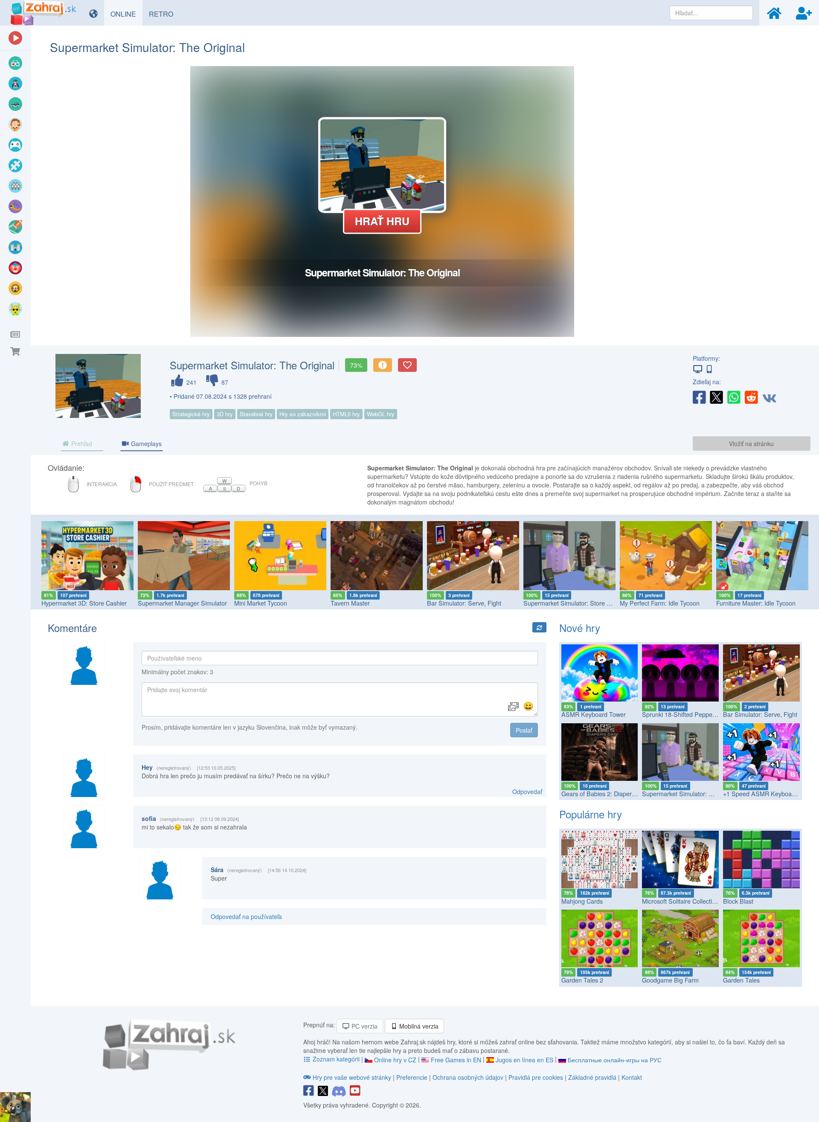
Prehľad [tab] (81, 443)
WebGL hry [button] (381, 414)
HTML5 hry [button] (346, 414)
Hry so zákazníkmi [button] (302, 414)
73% (356, 365)
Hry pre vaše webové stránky (352, 1077)
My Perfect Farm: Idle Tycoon (563, 602)
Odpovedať (527, 791)
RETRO (164, 14)
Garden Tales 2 (582, 979)
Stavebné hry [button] (256, 414)
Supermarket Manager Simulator (86, 602)
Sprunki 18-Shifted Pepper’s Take (688, 714)
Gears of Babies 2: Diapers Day (604, 793)
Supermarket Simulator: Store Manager (480, 602)
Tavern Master (253, 602)
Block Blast (738, 900)
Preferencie (412, 1077)
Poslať (524, 730)
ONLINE (126, 14)
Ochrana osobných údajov (468, 1077)
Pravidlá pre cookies (535, 1077)
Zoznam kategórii (336, 1059)
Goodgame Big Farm (670, 979)
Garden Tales (741, 979)
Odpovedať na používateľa (246, 916)
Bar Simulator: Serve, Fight (368, 602)
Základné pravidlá (592, 1077)
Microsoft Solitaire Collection (680, 900)
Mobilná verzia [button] (418, 1026)
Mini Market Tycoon (164, 602)
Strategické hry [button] (191, 414)
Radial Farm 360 (738, 602)
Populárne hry (590, 813)
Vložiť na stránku (751, 443)
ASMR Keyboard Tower (593, 714)
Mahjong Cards (582, 900)
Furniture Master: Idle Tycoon (659, 602)
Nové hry (579, 627)
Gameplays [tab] (145, 443)
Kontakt (632, 1077)
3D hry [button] (225, 414)
